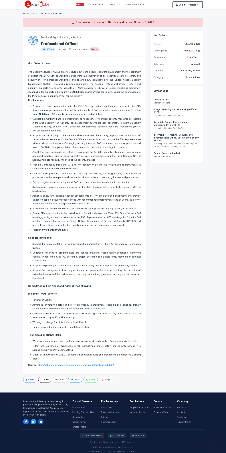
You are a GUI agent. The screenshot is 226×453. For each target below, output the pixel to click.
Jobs (35, 13)
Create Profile (79, 427)
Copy (108, 379)
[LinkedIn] (41, 421)
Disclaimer (182, 417)
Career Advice (79, 422)
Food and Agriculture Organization (61, 37)
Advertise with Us (134, 4)
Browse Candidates (110, 412)
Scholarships (78, 417)
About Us (115, 4)
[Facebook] (26, 421)
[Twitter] (33, 421)
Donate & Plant (161, 412)
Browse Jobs (78, 407)
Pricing (104, 417)
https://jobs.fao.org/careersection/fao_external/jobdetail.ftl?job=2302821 (76, 364)
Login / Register (187, 4)
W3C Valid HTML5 (94, 436)
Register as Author (139, 407)
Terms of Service (116, 451)
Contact (181, 412)
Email (61, 379)
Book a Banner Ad (163, 407)
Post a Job (106, 407)
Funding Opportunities (83, 412)
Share (31, 379)
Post (79, 4)
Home (26, 13)
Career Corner (96, 4)
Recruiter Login (108, 422)
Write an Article (137, 412)
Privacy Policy (184, 422)
